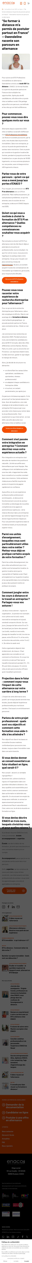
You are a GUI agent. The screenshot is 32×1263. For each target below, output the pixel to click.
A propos (5, 1127)
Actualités (6, 1139)
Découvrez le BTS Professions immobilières (14, 280)
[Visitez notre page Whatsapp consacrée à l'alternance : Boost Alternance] (3, 1237)
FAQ (3, 1142)
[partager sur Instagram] (3, 906)
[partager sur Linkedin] (13, 906)
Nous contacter (7, 1131)
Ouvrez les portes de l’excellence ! (14, 1100)
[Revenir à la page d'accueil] (9, 3)
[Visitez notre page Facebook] (22, 1237)
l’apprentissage (7, 265)
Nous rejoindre (7, 1146)
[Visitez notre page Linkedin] (8, 1237)
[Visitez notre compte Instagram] (13, 1237)
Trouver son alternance (11, 890)
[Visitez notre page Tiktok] (18, 1237)
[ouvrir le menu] (29, 3)
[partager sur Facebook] (8, 906)
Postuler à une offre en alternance (17, 1118)
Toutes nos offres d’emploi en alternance (14, 429)
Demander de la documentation (15, 1105)
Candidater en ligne (17, 1112)
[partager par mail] (18, 906)
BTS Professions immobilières (16, 135)
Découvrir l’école (8, 1135)
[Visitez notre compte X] (27, 1237)
